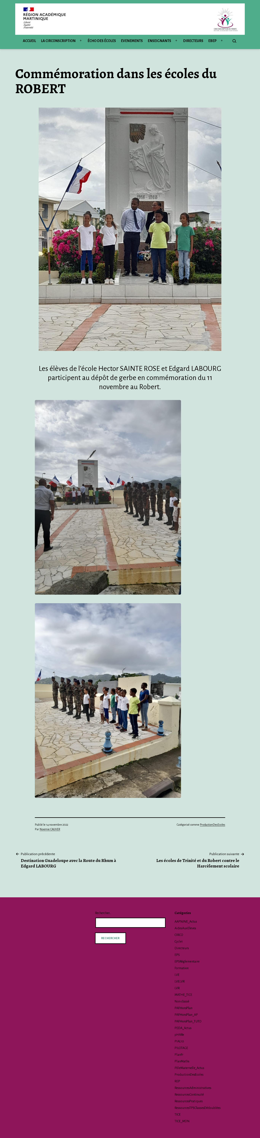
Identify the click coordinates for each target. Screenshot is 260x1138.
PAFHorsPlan (183, 1008)
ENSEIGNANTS (159, 41)
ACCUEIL (29, 41)
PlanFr (179, 1054)
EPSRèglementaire (187, 961)
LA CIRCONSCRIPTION (58, 41)
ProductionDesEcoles (212, 824)
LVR (177, 988)
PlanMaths (182, 1061)
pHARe (179, 1034)
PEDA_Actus (183, 1028)
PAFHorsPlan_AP (186, 1015)
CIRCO (179, 935)
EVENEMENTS (132, 41)
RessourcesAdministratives (193, 1088)
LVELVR (180, 981)
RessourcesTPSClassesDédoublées (198, 1108)
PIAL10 (179, 1041)
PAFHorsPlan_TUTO (188, 1021)
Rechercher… (103, 913)
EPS (177, 955)
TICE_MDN (182, 1121)
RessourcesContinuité (189, 1094)
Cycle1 (179, 941)
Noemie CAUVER (50, 829)
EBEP (212, 41)
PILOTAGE (181, 1048)
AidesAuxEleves (185, 928)
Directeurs (182, 948)
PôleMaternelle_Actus (189, 1068)
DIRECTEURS (193, 41)
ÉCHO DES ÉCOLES (102, 41)
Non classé (182, 1001)
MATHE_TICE (183, 995)
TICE (178, 1114)
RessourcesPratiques (189, 1101)
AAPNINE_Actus (186, 921)
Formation (182, 968)
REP (177, 1081)
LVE (177, 975)
